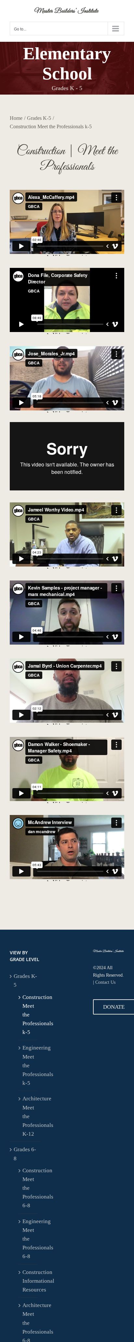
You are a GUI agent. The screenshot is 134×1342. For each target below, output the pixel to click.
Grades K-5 (25, 980)
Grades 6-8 (25, 1153)
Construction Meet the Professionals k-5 (28, 1015)
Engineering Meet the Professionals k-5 (28, 1065)
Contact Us (105, 982)
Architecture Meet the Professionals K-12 (28, 1116)
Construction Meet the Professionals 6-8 (28, 1188)
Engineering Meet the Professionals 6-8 (28, 1239)
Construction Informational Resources (28, 1281)
